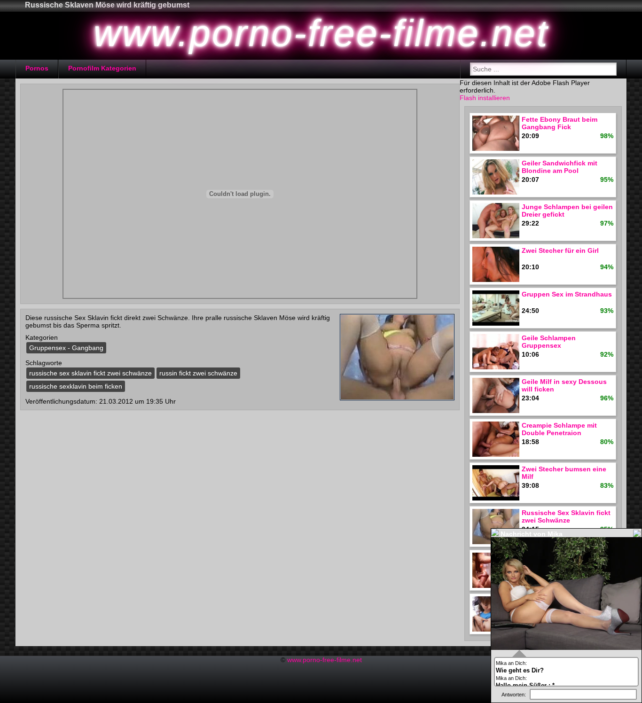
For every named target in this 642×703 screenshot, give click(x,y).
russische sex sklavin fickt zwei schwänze (90, 373)
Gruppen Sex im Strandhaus (567, 294)
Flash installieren (485, 98)
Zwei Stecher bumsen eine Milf (564, 472)
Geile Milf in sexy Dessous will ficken (564, 385)
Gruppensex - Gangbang (66, 348)
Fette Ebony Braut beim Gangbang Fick (559, 123)
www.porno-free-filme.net (324, 660)
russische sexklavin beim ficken (75, 386)
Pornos (36, 68)
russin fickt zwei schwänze (198, 373)
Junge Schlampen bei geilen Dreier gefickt (567, 210)
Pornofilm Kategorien (102, 68)
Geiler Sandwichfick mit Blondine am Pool (559, 166)
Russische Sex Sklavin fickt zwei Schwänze (566, 516)
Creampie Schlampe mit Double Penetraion (559, 429)
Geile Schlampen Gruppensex (549, 341)
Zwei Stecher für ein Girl (560, 250)
